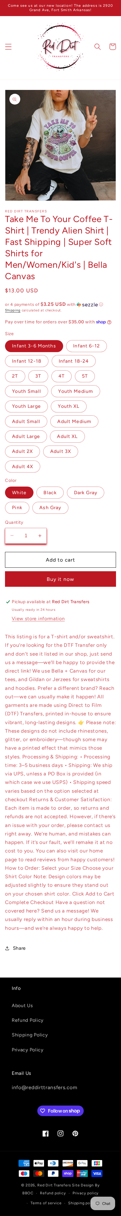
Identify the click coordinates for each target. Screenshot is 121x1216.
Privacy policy (86, 1193)
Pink (17, 507)
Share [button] (19, 948)
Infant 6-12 (86, 346)
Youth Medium (75, 391)
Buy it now (61, 579)
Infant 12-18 (26, 361)
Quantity (14, 522)
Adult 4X (22, 466)
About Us (22, 1005)
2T (15, 376)
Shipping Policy (30, 1035)
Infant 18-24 (74, 361)
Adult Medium (74, 421)
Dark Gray (85, 492)
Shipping (12, 310)
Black (50, 492)
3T (38, 376)
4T (61, 376)
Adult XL (67, 436)
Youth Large (26, 406)
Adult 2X (22, 451)
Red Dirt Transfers (54, 1185)
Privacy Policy (27, 1050)
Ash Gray (50, 507)
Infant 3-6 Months (34, 346)
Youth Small (26, 391)
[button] (8, 46)
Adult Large (26, 436)
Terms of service (46, 1203)
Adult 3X (60, 451)
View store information (38, 618)
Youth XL (68, 406)
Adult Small (26, 421)
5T (85, 376)
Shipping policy (82, 1203)
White (19, 492)
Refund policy (53, 1193)
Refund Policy (27, 1020)
